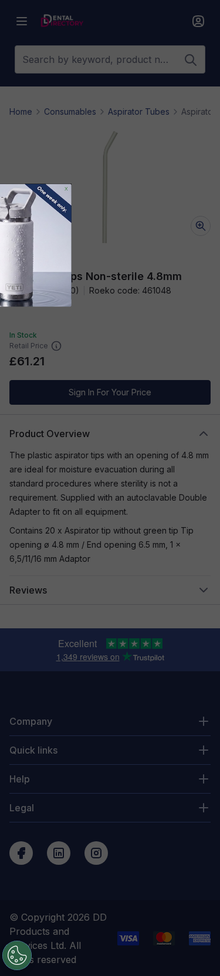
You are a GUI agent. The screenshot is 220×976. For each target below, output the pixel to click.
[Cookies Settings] (17, 955)
